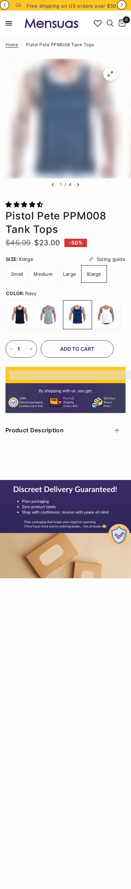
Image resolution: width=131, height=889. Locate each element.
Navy (77, 314)
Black (20, 314)
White (106, 314)
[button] (25, 204)
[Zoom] (110, 74)
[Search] (110, 23)
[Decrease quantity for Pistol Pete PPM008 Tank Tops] (11, 349)
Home (11, 44)
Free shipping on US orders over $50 (71, 6)
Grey (48, 314)
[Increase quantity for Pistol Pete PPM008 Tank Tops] (31, 349)
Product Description (34, 430)
